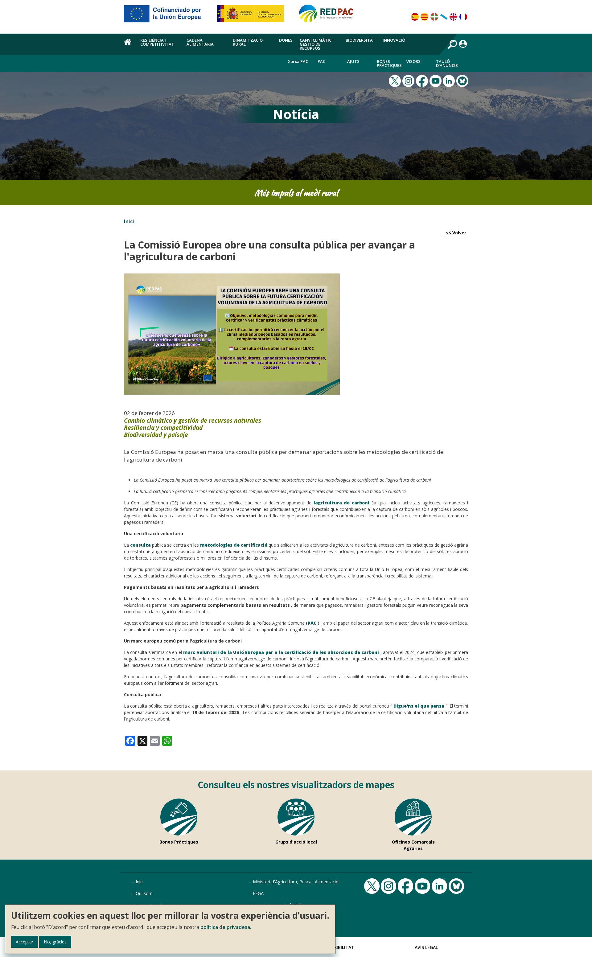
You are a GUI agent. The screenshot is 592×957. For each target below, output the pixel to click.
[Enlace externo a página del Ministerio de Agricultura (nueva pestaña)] (252, 16)
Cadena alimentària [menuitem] (200, 42)
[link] (130, 740)
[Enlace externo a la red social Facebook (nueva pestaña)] (423, 80)
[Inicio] (329, 16)
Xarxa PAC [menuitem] (298, 61)
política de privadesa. (225, 927)
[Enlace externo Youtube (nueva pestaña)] (436, 80)
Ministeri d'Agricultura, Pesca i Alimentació (296, 882)
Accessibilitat (337, 947)
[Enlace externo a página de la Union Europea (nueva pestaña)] (167, 16)
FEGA (258, 893)
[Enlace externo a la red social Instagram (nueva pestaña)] (409, 80)
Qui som (144, 893)
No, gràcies (55, 942)
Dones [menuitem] (286, 40)
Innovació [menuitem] (394, 40)
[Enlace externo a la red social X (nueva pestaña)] (395, 80)
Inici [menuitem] (128, 45)
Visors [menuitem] (413, 61)
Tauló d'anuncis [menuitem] (447, 63)
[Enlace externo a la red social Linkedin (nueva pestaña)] (449, 80)
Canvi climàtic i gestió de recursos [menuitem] (317, 44)
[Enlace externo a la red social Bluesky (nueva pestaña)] (463, 80)
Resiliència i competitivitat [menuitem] (157, 42)
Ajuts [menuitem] (353, 61)
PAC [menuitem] (321, 61)
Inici (129, 221)
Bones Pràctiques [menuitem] (389, 63)
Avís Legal (426, 947)
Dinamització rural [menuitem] (248, 42)
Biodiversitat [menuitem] (361, 40)
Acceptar (24, 942)
